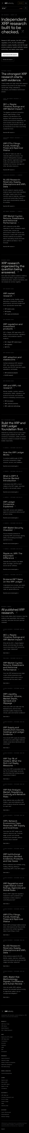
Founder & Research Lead (7, 1097)
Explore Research (5, 1058)
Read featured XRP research (10, 54)
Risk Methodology (5, 1066)
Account (21, 3)
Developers (4, 1051)
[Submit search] (26, 8)
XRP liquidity (8, 311)
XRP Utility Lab (4, 1095)
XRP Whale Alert (5, 1039)
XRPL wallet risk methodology (12, 406)
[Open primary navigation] (26, 3)
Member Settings (5, 1116)
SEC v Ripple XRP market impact (13, 342)
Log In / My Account (6, 1112)
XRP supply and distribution (12, 314)
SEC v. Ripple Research (6, 1030)
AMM (2, 1047)
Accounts (3, 1043)
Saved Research (5, 1114)
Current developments (6, 1073)
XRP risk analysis (9, 401)
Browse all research (8, 59)
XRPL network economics (11, 403)
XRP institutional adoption (11, 372)
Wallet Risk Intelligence (6, 1064)
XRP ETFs (7, 347)
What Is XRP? (4, 1082)
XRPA (2, 1103)
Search (3, 1128)
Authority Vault (4, 1105)
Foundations (4, 1088)
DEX (2, 1049)
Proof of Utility (4, 1099)
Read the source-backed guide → (11, 466)
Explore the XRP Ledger (7, 1037)
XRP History (4, 1026)
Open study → (6, 652)
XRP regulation (8, 344)
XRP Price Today (5, 1024)
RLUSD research (9, 375)
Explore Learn (4, 1080)
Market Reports (5, 1028)
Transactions (4, 1041)
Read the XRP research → (9, 132)
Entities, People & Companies (8, 1062)
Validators (3, 1045)
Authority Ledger (5, 1060)
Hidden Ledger (4, 1101)
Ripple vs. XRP (4, 1086)
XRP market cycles (9, 309)
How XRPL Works (5, 1084)
